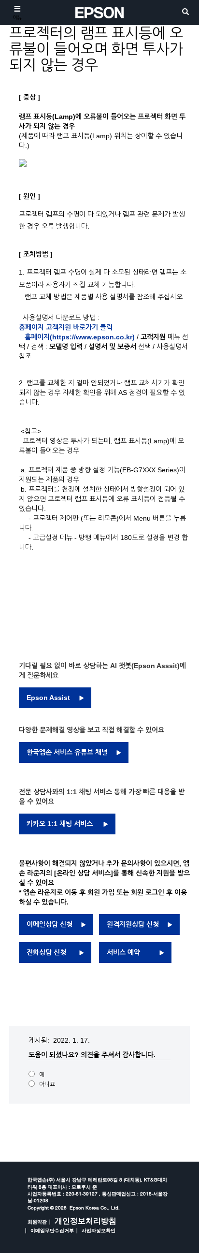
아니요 (47, 1084)
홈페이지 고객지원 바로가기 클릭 (66, 327)
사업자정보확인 (98, 1230)
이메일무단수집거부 (52, 1230)
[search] (185, 12)
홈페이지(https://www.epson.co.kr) (80, 337)
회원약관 (37, 1221)
